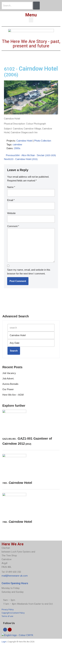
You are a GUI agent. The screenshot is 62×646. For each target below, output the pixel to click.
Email (11, 200)
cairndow (17, 144)
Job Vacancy (9, 373)
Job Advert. (8, 378)
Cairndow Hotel (24, 140)
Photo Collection (42, 140)
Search (14, 350)
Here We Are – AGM (13, 394)
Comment (13, 226)
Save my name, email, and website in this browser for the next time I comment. (28, 271)
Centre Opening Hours (15, 583)
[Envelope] (10, 630)
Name (11, 187)
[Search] (36, 6)
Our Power (8, 389)
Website (11, 213)
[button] (31, 19)
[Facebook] (5, 630)
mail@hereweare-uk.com (15, 575)
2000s (17, 148)
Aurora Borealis (10, 384)
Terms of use (7, 616)
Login (4, 642)
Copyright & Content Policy (13, 613)
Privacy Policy (8, 609)
